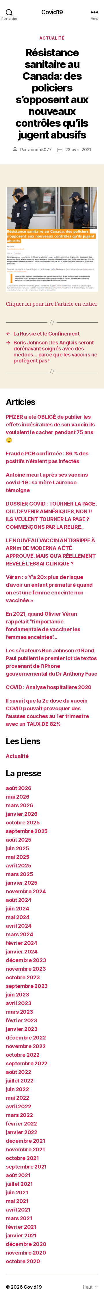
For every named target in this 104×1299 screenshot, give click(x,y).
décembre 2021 (25, 1141)
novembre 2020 (26, 1253)
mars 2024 (19, 934)
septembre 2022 (26, 1063)
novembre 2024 (26, 891)
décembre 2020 (26, 1244)
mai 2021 (17, 1201)
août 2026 (18, 788)
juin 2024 (17, 909)
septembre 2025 (27, 831)
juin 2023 (17, 995)
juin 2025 (17, 848)
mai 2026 (17, 797)
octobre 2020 (23, 1261)
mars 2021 (19, 1218)
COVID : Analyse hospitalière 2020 (49, 687)
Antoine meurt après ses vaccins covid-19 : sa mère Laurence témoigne (47, 482)
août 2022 (18, 1072)
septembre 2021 (26, 1167)
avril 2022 (18, 1106)
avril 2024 (18, 926)
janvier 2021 (21, 1235)
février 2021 (21, 1227)
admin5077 (40, 149)
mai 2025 (17, 857)
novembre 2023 (26, 969)
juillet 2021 (19, 1184)
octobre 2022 (23, 1055)
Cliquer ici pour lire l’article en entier (51, 304)
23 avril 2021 (78, 149)
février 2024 (21, 943)
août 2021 (18, 1175)
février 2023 (21, 1020)
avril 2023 (18, 1003)
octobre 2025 (23, 823)
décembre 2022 (26, 1038)
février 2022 (21, 1124)
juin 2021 (17, 1192)
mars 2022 (19, 1115)
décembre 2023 (26, 960)
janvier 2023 (22, 1029)
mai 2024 (17, 917)
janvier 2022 (21, 1132)
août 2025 (18, 840)
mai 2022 (17, 1098)
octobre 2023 (23, 977)
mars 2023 (19, 1012)
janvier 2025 (22, 883)
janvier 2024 (22, 952)
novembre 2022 (26, 1046)
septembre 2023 (27, 986)
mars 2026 (19, 805)
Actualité (52, 38)
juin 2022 (17, 1089)
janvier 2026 (22, 814)
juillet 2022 (20, 1081)
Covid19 (52, 12)
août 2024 (18, 900)
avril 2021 (18, 1210)
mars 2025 (19, 874)
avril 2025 (18, 866)
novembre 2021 (25, 1149)
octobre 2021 (22, 1158)
